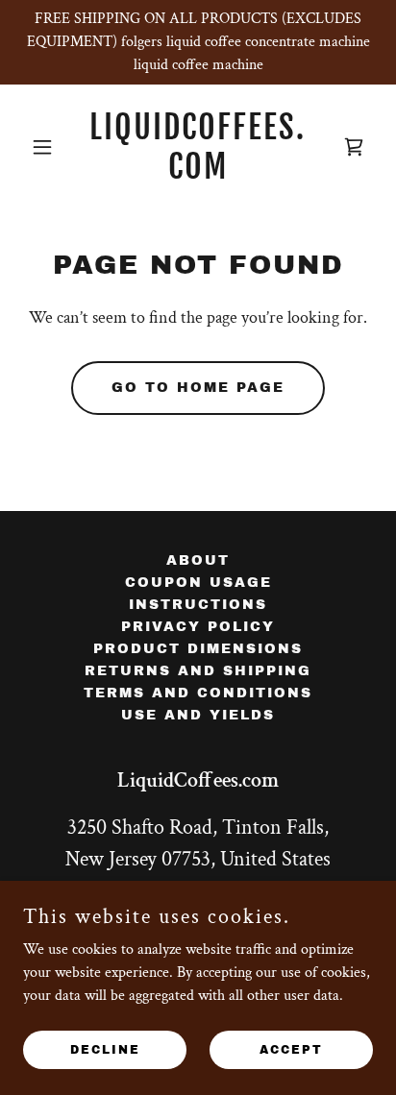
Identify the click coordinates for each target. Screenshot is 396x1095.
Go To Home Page (198, 387)
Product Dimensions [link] (198, 649)
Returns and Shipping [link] (198, 671)
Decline (105, 1049)
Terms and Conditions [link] (198, 693)
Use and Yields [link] (198, 715)
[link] (198, 174)
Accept (291, 1049)
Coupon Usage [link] (198, 582)
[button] (49, 147)
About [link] (198, 560)
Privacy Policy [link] (198, 627)
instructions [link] (198, 604)
